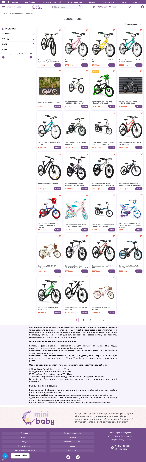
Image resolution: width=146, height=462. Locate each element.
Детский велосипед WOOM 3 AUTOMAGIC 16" (130, 61)
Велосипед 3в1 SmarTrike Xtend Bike (129, 267)
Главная (4, 13)
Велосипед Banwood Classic (49, 102)
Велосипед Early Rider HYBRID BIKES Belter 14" (128, 102)
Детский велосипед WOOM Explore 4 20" (49, 308)
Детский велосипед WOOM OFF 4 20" (76, 308)
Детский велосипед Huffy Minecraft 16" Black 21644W (102, 102)
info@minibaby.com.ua (121, 440)
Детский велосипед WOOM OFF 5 (103, 267)
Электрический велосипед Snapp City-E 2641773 (103, 143)
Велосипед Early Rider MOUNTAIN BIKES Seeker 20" (103, 184)
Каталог (24, 437)
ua (4, 2)
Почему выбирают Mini (52, 2)
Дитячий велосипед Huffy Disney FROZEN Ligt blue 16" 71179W (130, 225)
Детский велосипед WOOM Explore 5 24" (130, 143)
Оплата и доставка (75, 2)
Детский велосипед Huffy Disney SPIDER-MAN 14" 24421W (48, 225)
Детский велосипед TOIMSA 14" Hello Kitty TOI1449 (76, 226)
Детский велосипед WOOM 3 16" (76, 61)
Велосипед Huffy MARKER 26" (48, 184)
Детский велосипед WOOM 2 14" (103, 61)
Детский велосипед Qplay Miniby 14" (75, 143)
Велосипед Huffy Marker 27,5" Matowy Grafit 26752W (48, 61)
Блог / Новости (30, 2)
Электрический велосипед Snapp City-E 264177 (103, 226)
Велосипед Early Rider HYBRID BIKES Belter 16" (74, 102)
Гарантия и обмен (108, 2)
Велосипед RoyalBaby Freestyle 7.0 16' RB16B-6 (74, 184)
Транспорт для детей (16, 13)
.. (103, 320)
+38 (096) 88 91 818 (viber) (106, 7)
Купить (57, 65)
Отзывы (92, 2)
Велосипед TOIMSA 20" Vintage (101, 308)
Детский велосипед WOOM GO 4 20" (49, 143)
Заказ (124, 2)
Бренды (15, 2)
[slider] (3, 57)
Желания (136, 2)
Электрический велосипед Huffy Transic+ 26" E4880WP (130, 184)
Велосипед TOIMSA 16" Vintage (47, 267)
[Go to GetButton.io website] (5, 460)
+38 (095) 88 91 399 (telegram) (120, 436)
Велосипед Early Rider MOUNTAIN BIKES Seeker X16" (76, 267)
